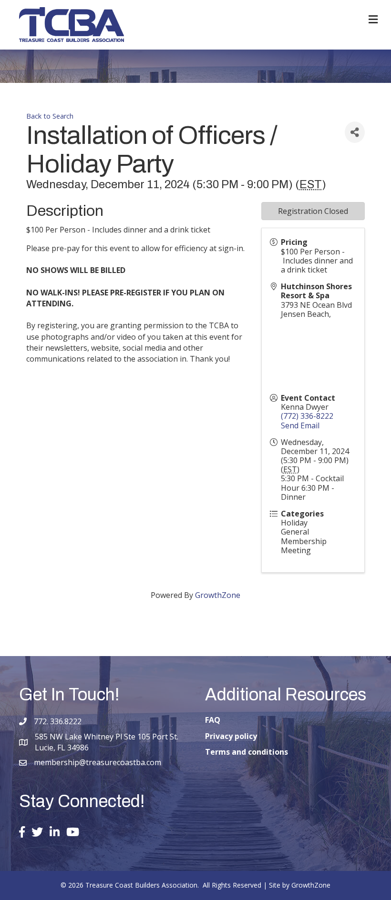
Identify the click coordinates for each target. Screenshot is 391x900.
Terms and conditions (246, 752)
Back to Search (49, 116)
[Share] (355, 132)
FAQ (212, 720)
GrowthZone (217, 595)
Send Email (300, 425)
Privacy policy (231, 736)
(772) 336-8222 (307, 416)
